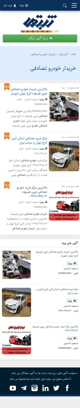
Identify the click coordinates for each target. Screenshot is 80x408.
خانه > (72, 54)
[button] (40, 38)
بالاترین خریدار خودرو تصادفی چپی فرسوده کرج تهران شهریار (29, 91)
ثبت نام (8, 5)
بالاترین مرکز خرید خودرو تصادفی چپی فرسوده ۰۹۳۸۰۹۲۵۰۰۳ (32, 192)
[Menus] (74, 6)
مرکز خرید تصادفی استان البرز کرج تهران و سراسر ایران (29, 140)
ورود (21, 5)
